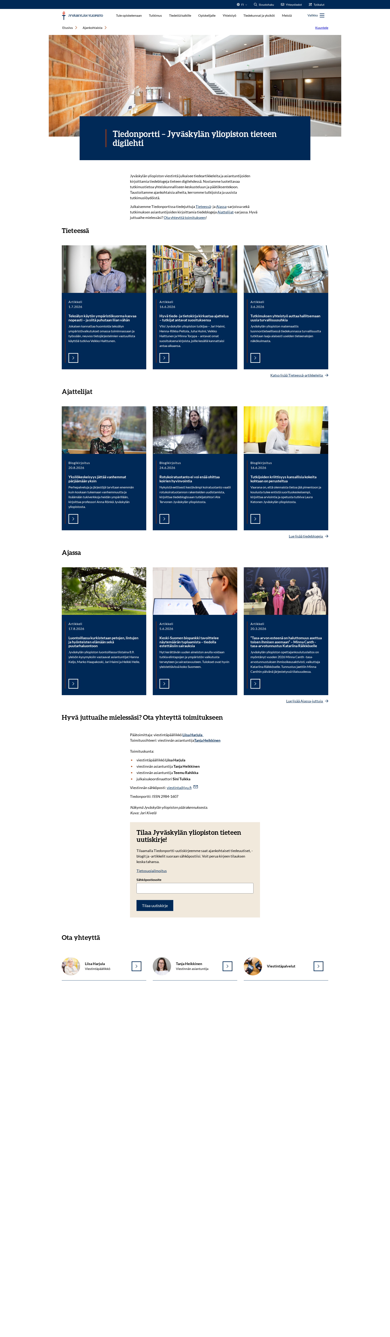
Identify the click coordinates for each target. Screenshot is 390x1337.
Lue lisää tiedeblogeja (306, 536)
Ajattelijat (225, 212)
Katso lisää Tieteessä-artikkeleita (296, 375)
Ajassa (221, 206)
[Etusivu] (82, 15)
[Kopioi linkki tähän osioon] (93, 230)
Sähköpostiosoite (148, 880)
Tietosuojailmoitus (151, 871)
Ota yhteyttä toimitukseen (185, 217)
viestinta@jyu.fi (179, 787)
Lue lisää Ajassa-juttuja (304, 701)
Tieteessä (203, 206)
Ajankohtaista (92, 27)
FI (242, 6)
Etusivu (67, 27)
